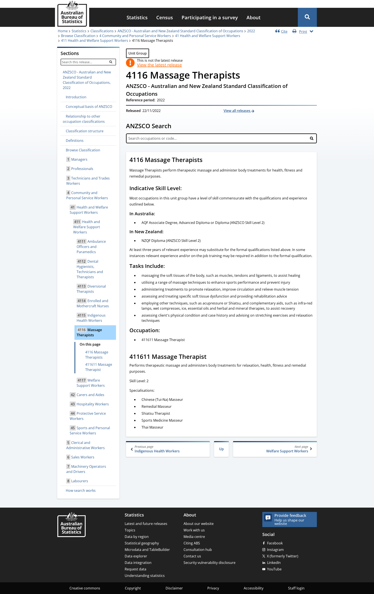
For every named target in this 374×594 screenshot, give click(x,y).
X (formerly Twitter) (282, 556)
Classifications (102, 31)
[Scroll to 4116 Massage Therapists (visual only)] (207, 160)
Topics (130, 530)
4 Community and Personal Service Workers (135, 35)
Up (221, 449)
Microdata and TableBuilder (147, 549)
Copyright (133, 588)
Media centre (194, 536)
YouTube (274, 569)
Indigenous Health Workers (157, 449)
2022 (251, 31)
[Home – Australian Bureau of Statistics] (71, 525)
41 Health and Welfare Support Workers (207, 35)
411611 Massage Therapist (98, 367)
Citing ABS (192, 543)
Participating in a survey (210, 17)
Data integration (138, 562)
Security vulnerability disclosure (209, 562)
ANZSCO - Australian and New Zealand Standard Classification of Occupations (180, 31)
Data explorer (136, 556)
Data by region (137, 536)
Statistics (137, 17)
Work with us (194, 530)
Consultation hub (198, 549)
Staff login (296, 588)
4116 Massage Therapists (96, 355)
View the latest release (159, 65)
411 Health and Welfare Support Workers (94, 40)
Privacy (213, 588)
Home (63, 31)
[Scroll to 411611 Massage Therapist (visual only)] (211, 357)
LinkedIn (274, 562)
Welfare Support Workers (287, 449)
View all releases (237, 110)
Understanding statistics (145, 575)
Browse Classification (78, 35)
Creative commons (84, 588)
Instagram (275, 549)
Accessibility (253, 588)
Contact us (192, 556)
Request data (135, 569)
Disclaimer (174, 588)
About (254, 17)
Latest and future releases (146, 523)
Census (164, 17)
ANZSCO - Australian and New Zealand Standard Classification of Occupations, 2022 (87, 80)
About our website (199, 523)
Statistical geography (142, 543)
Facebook (275, 543)
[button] (307, 17)
